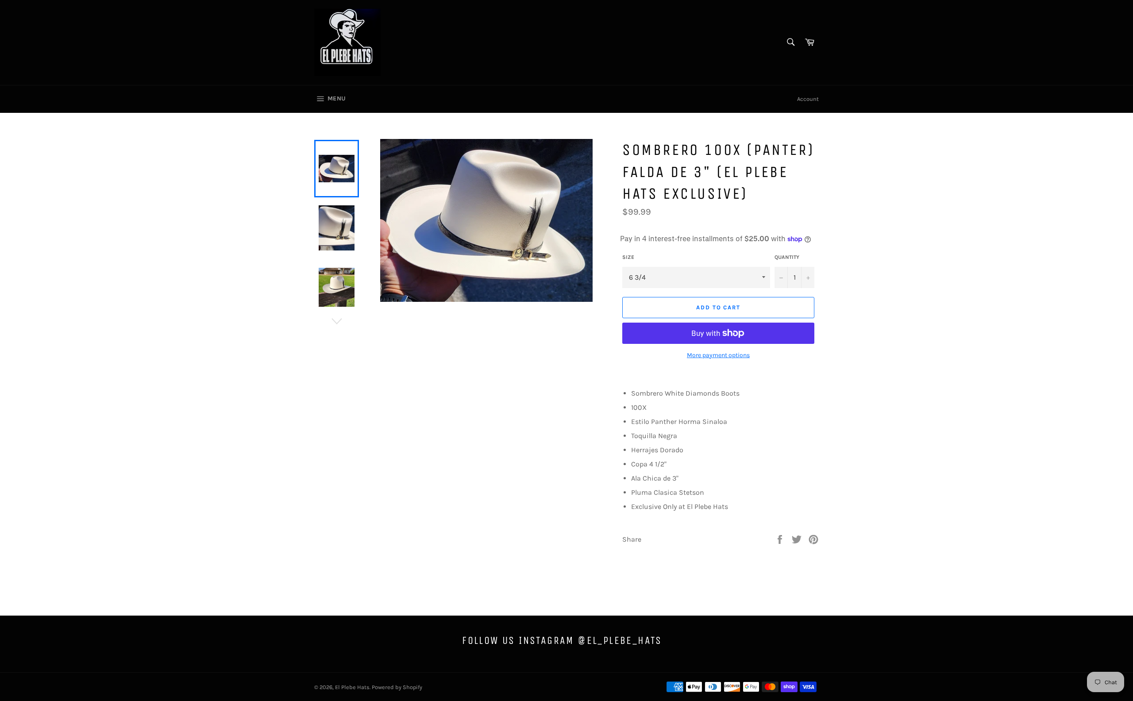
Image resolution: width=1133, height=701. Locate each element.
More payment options (718, 355)
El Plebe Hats (352, 687)
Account (808, 99)
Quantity (787, 257)
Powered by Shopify (397, 687)
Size (628, 257)
